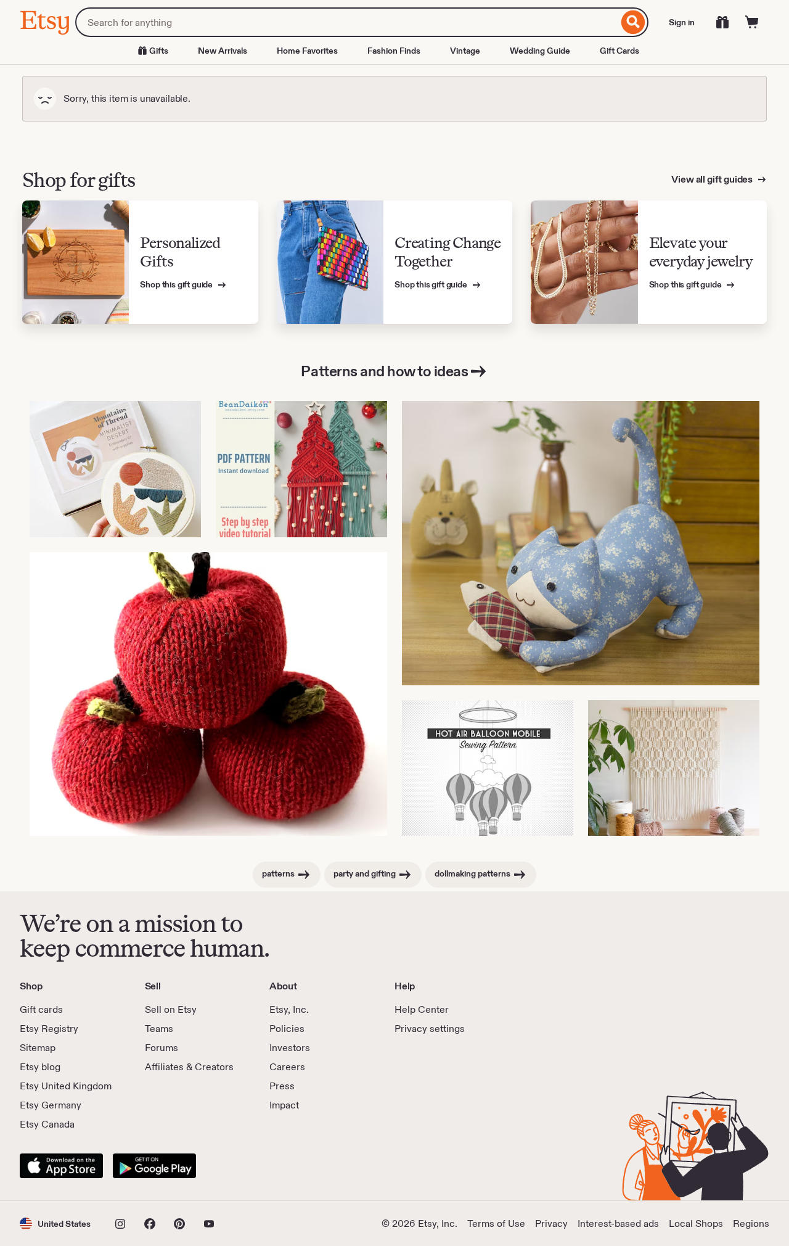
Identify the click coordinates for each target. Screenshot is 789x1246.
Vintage (465, 51)
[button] (55, 1223)
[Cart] (752, 22)
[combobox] (346, 22)
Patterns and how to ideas (384, 371)
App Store (61, 1165)
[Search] (633, 22)
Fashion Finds (393, 51)
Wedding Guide (540, 51)
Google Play (154, 1165)
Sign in (682, 22)
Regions (751, 1223)
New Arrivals (222, 51)
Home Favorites (307, 51)
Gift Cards (619, 51)
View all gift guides (712, 179)
